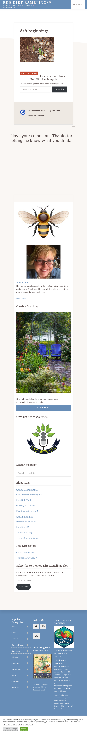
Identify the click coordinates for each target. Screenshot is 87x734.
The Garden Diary (24, 533)
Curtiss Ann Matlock (25, 552)
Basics (14, 626)
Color (13, 633)
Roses (14, 675)
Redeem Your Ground (26, 522)
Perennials (16, 669)
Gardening (15, 651)
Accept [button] (24, 729)
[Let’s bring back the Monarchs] (42, 679)
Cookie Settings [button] (11, 729)
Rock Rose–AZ (22, 527)
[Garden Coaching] (43, 352)
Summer (15, 682)
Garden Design (17, 645)
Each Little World (24, 500)
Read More (21, 299)
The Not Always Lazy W (26, 558)
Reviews (14, 688)
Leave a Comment (36, 116)
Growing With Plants (25, 506)
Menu (79, 4)
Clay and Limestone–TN (26, 489)
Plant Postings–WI (24, 516)
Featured (15, 639)
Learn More (43, 408)
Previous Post (29, 73)
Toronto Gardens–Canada (28, 538)
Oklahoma (16, 663)
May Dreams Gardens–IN (27, 511)
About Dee (22, 282)
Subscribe (59, 89)
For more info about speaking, (40, 687)
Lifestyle (14, 657)
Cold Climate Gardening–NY (29, 495)
